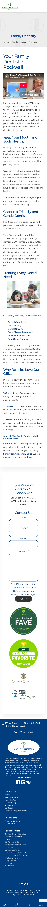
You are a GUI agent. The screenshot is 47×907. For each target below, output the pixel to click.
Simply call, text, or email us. (17, 454)
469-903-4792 (25, 731)
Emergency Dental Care (15, 845)
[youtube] (22, 884)
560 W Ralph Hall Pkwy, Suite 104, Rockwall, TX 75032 (22, 724)
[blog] (25, 884)
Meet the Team (11, 800)
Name (23, 517)
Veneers (8, 863)
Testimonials (10, 824)
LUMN (20, 892)
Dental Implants (12, 842)
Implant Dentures (12, 858)
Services (23, 42)
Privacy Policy (10, 803)
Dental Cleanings (16, 322)
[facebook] (19, 884)
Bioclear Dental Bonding (15, 834)
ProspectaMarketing (25, 895)
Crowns (8, 839)
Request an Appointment (16, 811)
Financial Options (12, 821)
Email (23, 538)
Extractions (9, 847)
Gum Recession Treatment (16, 855)
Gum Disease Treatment (20, 332)
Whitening (9, 866)
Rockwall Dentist (10, 42)
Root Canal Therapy (18, 339)
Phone (23, 528)
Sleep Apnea (10, 861)
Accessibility (10, 805)
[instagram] (27, 884)
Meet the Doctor (12, 797)
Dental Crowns (15, 329)
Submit (23, 599)
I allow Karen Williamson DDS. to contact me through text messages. (24, 591)
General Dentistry (12, 850)
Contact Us (9, 808)
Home (7, 795)
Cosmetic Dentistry (13, 837)
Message (23, 551)
